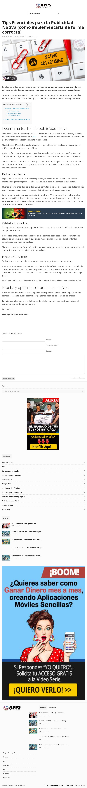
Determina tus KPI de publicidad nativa (17, 108)
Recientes (52, 707)
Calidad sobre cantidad (14, 113)
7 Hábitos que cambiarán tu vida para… (27, 540)
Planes (5, 757)
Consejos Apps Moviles (11, 471)
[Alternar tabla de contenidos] (27, 105)
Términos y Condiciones (54, 785)
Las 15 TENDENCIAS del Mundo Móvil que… (28, 548)
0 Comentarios (19, 36)
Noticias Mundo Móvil (10, 501)
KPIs (34, 136)
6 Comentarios (16, 550)
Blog (4, 761)
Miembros (6, 774)
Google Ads (6, 484)
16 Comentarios (16, 526)
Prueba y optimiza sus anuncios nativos (17, 119)
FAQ (4, 769)
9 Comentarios (16, 534)
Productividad (7, 505)
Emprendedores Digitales (12, 475)
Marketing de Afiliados (11, 488)
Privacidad (69, 785)
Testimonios (7, 765)
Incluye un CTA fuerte (14, 115)
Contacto (6, 778)
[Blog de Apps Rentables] (43, 8)
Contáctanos (80, 785)
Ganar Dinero (7, 480)
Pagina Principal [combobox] (34, 14)
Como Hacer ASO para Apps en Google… (27, 532)
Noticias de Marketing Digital (13, 497)
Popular (5, 518)
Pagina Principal (9, 753)
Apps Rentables (7, 36)
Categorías (6, 456)
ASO (3, 467)
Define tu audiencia (13, 111)
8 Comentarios (16, 542)
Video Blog (6, 509)
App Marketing (8, 462)
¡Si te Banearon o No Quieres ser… (25, 524)
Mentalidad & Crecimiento (12, 492)
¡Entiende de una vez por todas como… (26, 556)
